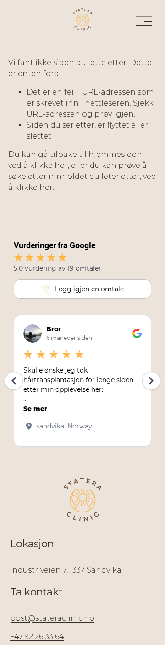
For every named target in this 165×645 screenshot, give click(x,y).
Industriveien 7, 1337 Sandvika (65, 570)
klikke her (49, 165)
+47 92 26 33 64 (37, 636)
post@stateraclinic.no (52, 618)
